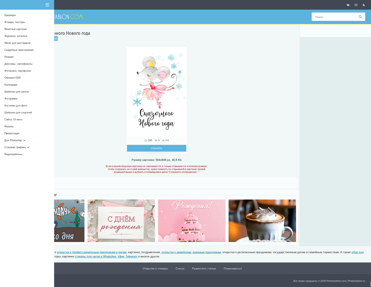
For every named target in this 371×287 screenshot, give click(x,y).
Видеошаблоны (13, 154)
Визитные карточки (15, 29)
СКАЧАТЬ (156, 148)
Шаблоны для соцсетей (18, 112)
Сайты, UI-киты (13, 119)
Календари (10, 84)
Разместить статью (204, 268)
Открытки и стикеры (155, 268)
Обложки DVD (12, 77)
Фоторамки (10, 98)
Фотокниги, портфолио (17, 70)
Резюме (9, 57)
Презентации (11, 133)
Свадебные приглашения (19, 50)
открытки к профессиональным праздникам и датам (91, 252)
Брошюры (10, 15)
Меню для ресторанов (17, 43)
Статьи (180, 268)
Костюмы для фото (15, 105)
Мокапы (9, 126)
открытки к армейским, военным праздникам (191, 252)
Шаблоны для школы (16, 91)
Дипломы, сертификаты (18, 63)
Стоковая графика (15, 147)
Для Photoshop (13, 140)
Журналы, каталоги (15, 36)
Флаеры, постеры (14, 22)
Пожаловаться (233, 268)
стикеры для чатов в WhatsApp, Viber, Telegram (106, 256)
